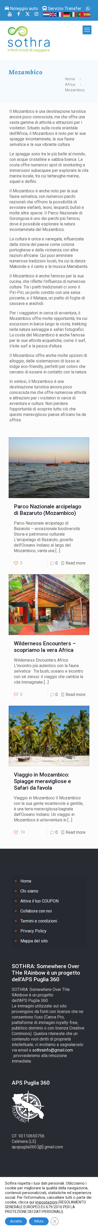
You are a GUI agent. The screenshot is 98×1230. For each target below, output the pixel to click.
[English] (53, 14)
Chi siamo (29, 891)
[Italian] (73, 14)
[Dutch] (46, 14)
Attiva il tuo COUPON (39, 901)
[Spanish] (87, 14)
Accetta (16, 1221)
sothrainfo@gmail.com (52, 1050)
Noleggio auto (23, 8)
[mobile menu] (87, 29)
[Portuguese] (80, 14)
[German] (67, 14)
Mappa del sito (34, 940)
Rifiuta (38, 1221)
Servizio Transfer (64, 8)
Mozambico (75, 90)
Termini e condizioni (38, 920)
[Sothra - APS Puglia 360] (29, 43)
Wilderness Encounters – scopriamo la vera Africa (45, 646)
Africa (70, 84)
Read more (75, 563)
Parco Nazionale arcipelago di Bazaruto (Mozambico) (47, 509)
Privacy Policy (33, 930)
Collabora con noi (36, 911)
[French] (60, 14)
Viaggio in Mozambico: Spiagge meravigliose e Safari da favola (42, 781)
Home (70, 79)
